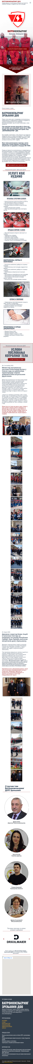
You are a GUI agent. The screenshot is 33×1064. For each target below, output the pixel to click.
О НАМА (4, 1022)
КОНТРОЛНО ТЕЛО (6, 1024)
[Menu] (30, 2)
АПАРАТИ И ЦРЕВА (6, 1025)
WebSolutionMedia (9, 1062)
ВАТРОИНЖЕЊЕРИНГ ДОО (11, 1)
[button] (4, 939)
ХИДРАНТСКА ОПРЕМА (7, 1026)
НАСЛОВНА (4, 1021)
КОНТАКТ (4, 1028)
